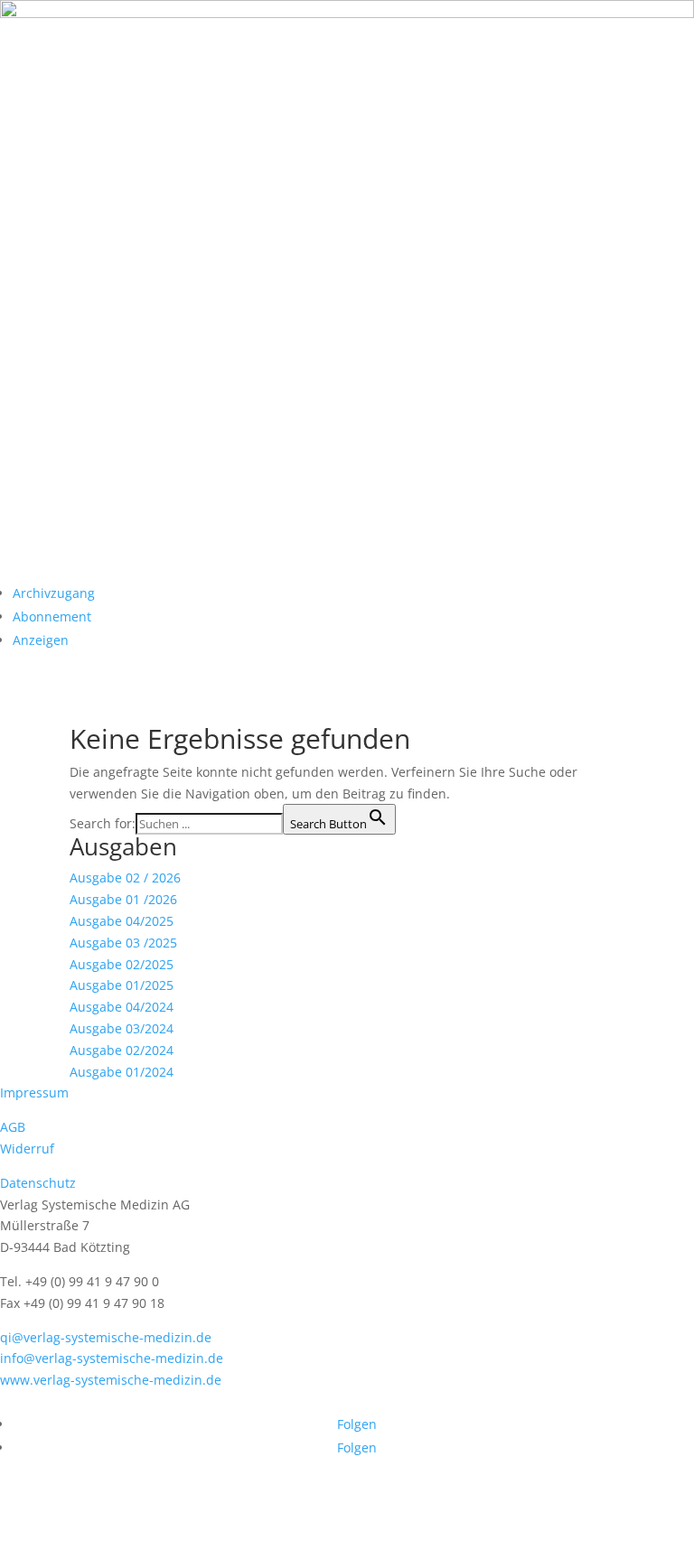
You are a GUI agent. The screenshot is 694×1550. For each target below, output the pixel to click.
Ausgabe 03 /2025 (123, 942)
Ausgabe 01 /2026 (123, 899)
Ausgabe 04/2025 (122, 920)
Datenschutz (38, 1182)
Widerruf (27, 1148)
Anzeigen (41, 640)
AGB (12, 1126)
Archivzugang (54, 593)
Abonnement (52, 616)
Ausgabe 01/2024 (122, 1071)
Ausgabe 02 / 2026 (125, 877)
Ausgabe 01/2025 (122, 985)
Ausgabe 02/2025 (122, 964)
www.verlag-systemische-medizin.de (110, 1379)
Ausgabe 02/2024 (122, 1050)
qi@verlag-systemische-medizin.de (105, 1337)
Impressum (34, 1092)
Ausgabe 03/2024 (122, 1028)
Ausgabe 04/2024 (122, 1006)
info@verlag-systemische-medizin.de (111, 1358)
